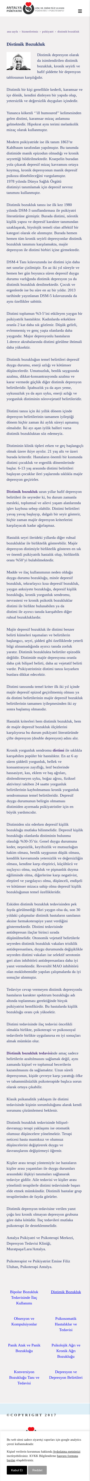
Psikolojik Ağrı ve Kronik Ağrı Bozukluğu (66, 1351)
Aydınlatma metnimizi (66, 1451)
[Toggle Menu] (79, 11)
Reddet (37, 1470)
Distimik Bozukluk (66, 1292)
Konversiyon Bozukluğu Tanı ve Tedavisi (24, 1377)
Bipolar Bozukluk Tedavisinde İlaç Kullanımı (24, 1297)
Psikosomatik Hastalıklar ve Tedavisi (66, 1324)
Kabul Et (17, 1470)
